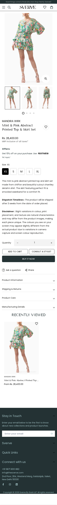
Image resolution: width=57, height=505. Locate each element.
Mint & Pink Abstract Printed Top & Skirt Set (21, 380)
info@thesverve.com (13, 472)
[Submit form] (51, 434)
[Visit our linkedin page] (16, 484)
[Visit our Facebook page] (4, 484)
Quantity (6, 242)
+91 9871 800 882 (10, 469)
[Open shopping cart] (51, 7)
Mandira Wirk (11, 121)
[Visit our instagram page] (10, 484)
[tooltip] (46, 79)
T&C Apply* (6, 157)
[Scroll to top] (52, 487)
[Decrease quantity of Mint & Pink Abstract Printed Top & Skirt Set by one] (17, 242)
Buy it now (28, 258)
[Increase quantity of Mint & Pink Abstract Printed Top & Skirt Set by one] (51, 242)
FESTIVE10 (43, 153)
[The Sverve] (27, 7)
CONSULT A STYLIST (41, 251)
